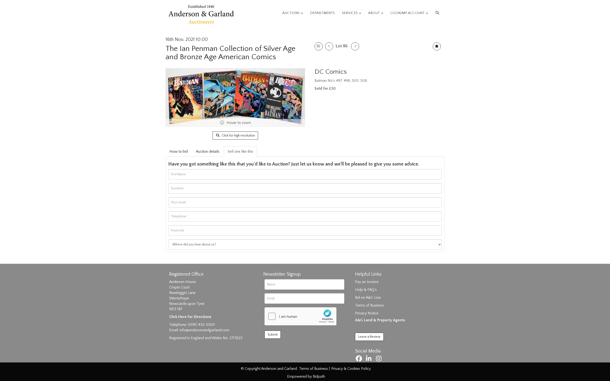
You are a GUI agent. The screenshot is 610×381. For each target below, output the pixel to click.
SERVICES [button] (350, 13)
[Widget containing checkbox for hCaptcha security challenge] (300, 316)
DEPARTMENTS (322, 13)
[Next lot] (355, 46)
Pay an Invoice (366, 282)
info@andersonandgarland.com (204, 330)
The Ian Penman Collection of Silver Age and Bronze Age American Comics (230, 52)
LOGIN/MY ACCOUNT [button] (408, 13)
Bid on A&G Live (368, 297)
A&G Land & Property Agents (380, 320)
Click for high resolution (238, 135)
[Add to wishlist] (437, 46)
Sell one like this (240, 151)
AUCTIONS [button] (291, 13)
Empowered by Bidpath (306, 376)
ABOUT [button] (374, 13)
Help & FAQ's (366, 290)
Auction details (207, 151)
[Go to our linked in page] (369, 359)
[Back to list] (319, 46)
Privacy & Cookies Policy (351, 368)
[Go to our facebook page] (359, 359)
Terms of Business (369, 305)
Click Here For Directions (190, 317)
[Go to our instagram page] (379, 359)
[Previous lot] (329, 46)
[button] (438, 13)
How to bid (178, 151)
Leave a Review (369, 337)
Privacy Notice (366, 313)
